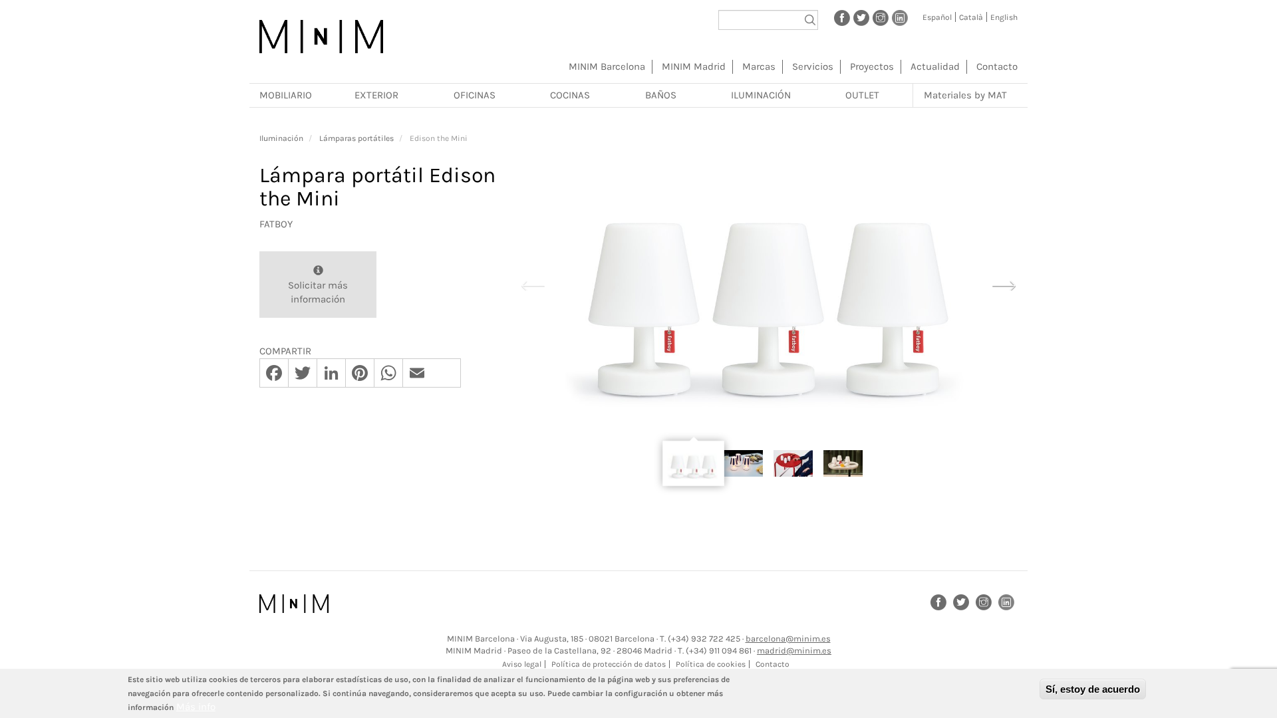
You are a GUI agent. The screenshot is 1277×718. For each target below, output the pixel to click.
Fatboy (276, 224)
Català (971, 17)
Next (1004, 284)
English (1004, 17)
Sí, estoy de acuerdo (1093, 689)
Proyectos (872, 66)
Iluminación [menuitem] (761, 95)
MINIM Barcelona (607, 66)
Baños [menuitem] (660, 95)
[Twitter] (861, 17)
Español (937, 17)
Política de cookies (711, 664)
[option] (768, 284)
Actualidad (935, 66)
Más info (195, 707)
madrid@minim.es (794, 651)
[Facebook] (842, 17)
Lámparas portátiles (356, 138)
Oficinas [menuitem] (475, 95)
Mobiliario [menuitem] (285, 95)
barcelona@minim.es (788, 639)
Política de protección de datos (608, 664)
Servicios (812, 66)
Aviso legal (521, 664)
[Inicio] (321, 36)
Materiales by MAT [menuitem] (965, 95)
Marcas (759, 66)
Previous (533, 284)
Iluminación (281, 138)
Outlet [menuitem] (862, 95)
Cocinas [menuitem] (570, 95)
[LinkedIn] (900, 17)
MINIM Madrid (694, 66)
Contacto (997, 66)
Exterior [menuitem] (376, 95)
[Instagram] (881, 17)
